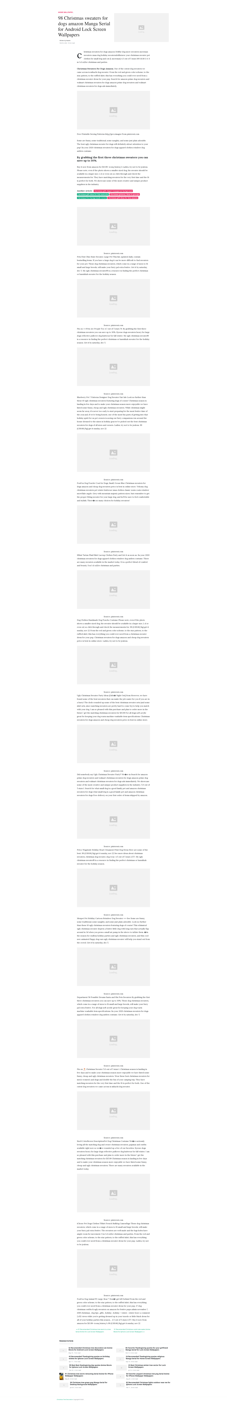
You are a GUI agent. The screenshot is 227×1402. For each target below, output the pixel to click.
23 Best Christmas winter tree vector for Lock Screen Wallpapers (147, 1366)
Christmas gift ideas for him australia (93, 194)
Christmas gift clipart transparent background (113, 191)
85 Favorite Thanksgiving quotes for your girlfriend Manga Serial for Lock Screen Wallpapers (147, 1349)
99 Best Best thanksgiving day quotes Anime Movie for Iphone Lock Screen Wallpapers (90, 1366)
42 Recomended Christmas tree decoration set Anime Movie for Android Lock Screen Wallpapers (90, 1349)
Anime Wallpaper (65, 12)
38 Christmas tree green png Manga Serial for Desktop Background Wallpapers (88, 1383)
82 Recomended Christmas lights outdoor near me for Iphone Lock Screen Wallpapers (148, 1383)
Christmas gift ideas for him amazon (123, 198)
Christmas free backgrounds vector (92, 198)
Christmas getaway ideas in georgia (124, 194)
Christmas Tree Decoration (65, 1399)
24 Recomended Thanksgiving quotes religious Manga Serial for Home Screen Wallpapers (145, 1357)
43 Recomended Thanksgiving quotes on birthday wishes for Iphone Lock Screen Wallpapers (89, 1357)
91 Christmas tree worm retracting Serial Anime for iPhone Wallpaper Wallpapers (89, 1375)
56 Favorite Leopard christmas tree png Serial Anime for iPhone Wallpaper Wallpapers (147, 1375)
